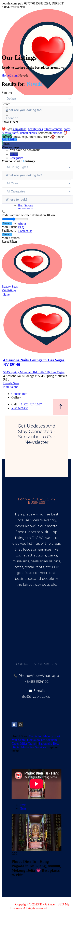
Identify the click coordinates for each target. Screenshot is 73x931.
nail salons (19, 129)
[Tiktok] (39, 724)
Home (6, 75)
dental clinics (28, 133)
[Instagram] (20, 724)
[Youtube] (45, 724)
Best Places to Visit (32, 532)
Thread (20, 638)
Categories (16, 158)
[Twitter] (26, 724)
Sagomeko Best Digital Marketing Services (35, 745)
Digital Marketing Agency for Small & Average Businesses (37, 605)
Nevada (57, 133)
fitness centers (53, 129)
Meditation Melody (41, 736)
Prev (23, 805)
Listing (14, 75)
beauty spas (35, 129)
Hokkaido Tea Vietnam (42, 740)
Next (23, 808)
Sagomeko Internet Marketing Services (44, 912)
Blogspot (51, 626)
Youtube (33, 626)
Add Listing (9, 139)
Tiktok (18, 626)
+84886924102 (36, 682)
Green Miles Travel (24, 743)
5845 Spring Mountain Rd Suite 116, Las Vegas (33, 372)
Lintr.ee (24, 632)
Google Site (43, 632)
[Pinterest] (33, 724)
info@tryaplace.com (36, 697)
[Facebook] (14, 724)
